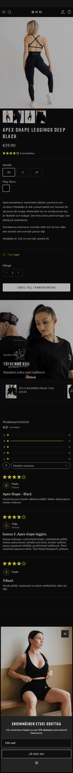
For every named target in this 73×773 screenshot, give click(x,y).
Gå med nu (36, 754)
